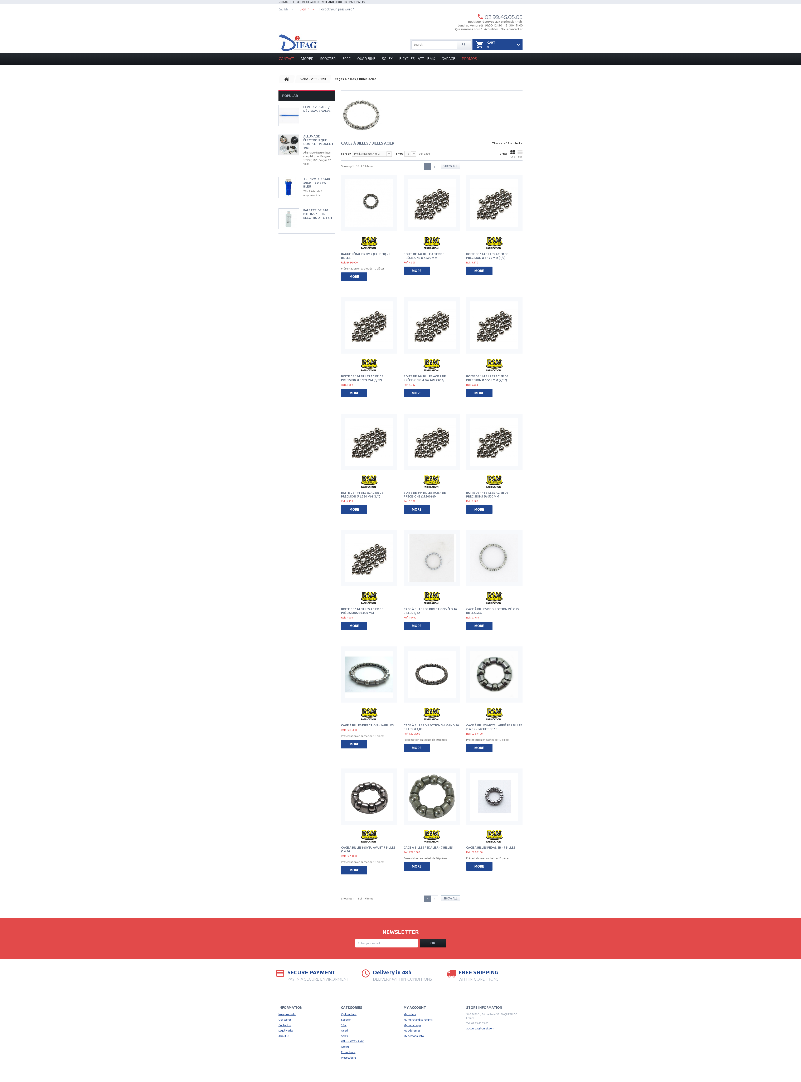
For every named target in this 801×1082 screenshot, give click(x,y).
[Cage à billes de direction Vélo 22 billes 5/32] (494, 558)
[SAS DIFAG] (297, 43)
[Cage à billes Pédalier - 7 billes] (432, 796)
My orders (410, 1014)
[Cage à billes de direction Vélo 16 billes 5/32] (432, 558)
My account (415, 1007)
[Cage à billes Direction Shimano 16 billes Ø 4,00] (432, 674)
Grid (512, 156)
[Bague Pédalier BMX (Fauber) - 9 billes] (369, 203)
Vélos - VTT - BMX (352, 1041)
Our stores (284, 1019)
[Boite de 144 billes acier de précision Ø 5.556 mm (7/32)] (494, 325)
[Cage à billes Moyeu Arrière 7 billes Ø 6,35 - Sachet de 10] (494, 674)
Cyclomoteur (348, 1014)
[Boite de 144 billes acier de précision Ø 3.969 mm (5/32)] (369, 325)
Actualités (491, 29)
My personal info (414, 1035)
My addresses (412, 1030)
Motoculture (348, 1057)
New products (287, 1014)
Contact (286, 58)
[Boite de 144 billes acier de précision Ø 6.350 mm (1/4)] (369, 442)
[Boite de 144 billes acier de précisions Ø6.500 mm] (494, 442)
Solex (387, 58)
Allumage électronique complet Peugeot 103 (318, 142)
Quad (344, 1030)
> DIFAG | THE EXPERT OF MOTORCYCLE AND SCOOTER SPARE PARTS (321, 1)
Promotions (348, 1052)
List (520, 156)
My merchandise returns (418, 1019)
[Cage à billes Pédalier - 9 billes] (494, 796)
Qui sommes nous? (468, 29)
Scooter (328, 58)
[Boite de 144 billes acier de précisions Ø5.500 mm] (432, 442)
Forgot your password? (336, 9)
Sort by (346, 153)
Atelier (345, 1046)
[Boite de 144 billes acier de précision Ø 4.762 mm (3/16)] (432, 325)
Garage (448, 58)
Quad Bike (366, 58)
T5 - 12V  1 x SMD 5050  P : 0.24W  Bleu (316, 182)
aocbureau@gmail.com (480, 1028)
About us (284, 1035)
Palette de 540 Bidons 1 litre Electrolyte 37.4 (317, 213)
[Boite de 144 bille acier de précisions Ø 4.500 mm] (432, 203)
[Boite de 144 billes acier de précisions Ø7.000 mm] (369, 558)
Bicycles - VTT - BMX (417, 58)
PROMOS (469, 58)
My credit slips (412, 1025)
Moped (307, 58)
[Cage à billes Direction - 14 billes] (369, 674)
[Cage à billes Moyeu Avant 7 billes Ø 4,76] (369, 796)
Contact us (284, 1025)
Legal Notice (285, 1030)
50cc (346, 58)
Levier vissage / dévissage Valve (317, 108)
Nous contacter (512, 29)
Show (399, 153)
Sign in (304, 9)
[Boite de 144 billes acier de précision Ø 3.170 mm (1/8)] (494, 203)
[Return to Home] (287, 79)
